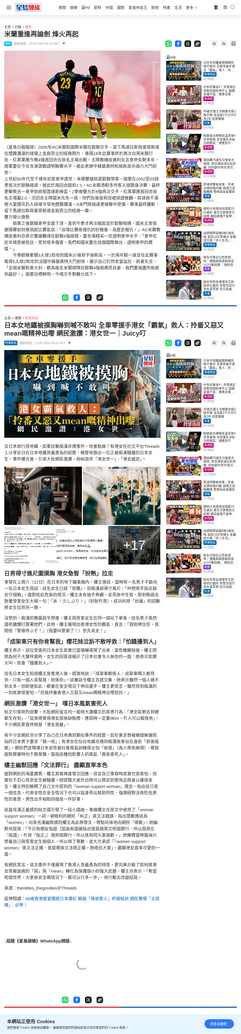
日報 (18, 27)
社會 (207, 123)
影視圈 (208, 98)
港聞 (18, 318)
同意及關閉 (218, 1024)
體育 (28, 27)
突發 (207, 196)
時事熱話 (210, 74)
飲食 (207, 269)
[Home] (28, 7)
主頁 (7, 27)
